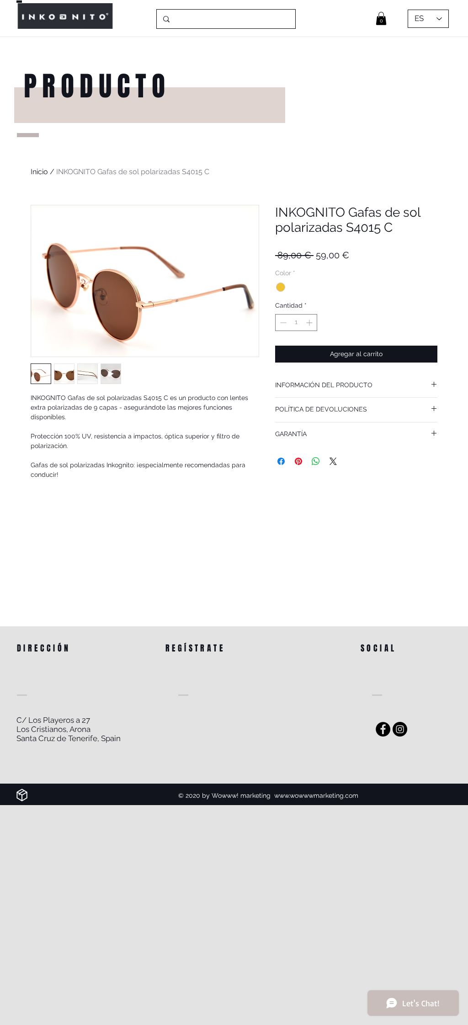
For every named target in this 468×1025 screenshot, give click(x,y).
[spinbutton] (296, 323)
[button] (381, 18)
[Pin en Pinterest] (298, 461)
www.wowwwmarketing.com (316, 795)
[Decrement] (282, 323)
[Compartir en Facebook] (281, 461)
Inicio (39, 171)
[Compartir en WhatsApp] (315, 461)
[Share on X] (333, 461)
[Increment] (310, 323)
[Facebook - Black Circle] (383, 729)
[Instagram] (400, 729)
